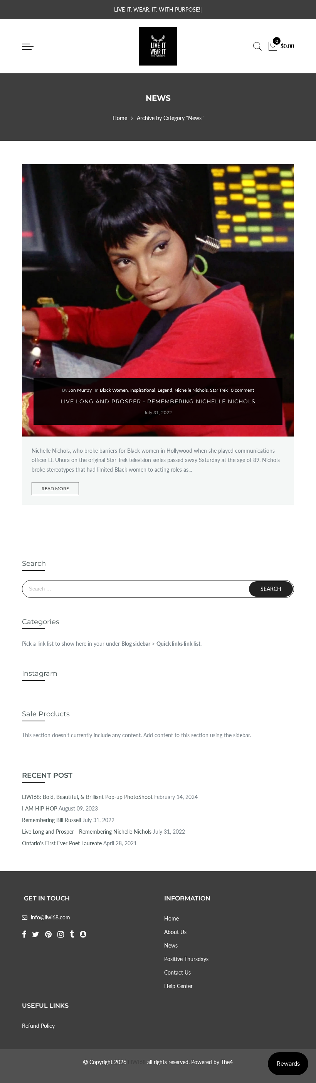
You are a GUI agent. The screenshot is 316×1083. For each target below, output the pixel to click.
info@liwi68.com (50, 917)
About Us (175, 932)
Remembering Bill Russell (51, 820)
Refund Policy (38, 1025)
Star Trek (219, 390)
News (171, 945)
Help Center (178, 986)
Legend (165, 390)
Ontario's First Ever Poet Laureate (62, 843)
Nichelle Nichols (191, 390)
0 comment (242, 390)
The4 (227, 1062)
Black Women (114, 390)
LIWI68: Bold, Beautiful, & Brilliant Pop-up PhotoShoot (87, 797)
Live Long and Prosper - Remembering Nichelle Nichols (158, 401)
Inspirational (142, 390)
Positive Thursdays (186, 959)
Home (120, 118)
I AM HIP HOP (39, 808)
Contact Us (177, 972)
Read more (55, 488)
